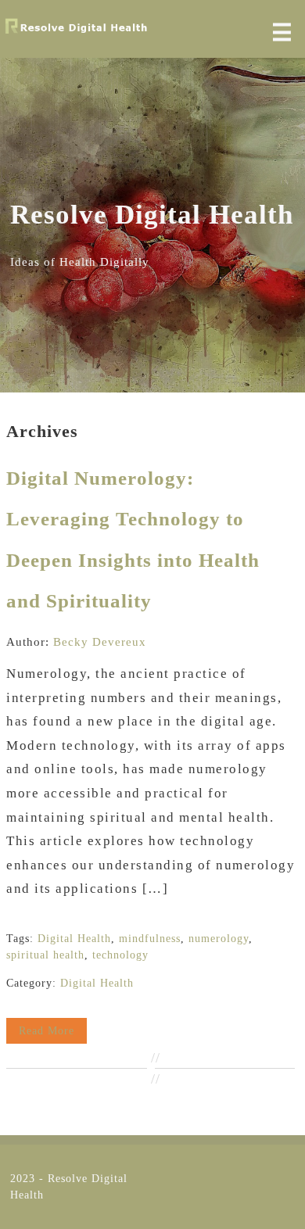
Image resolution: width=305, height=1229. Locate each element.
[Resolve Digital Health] (76, 33)
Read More (46, 1031)
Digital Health (74, 938)
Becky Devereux (99, 642)
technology (120, 955)
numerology (218, 938)
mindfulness (150, 938)
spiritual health (45, 955)
